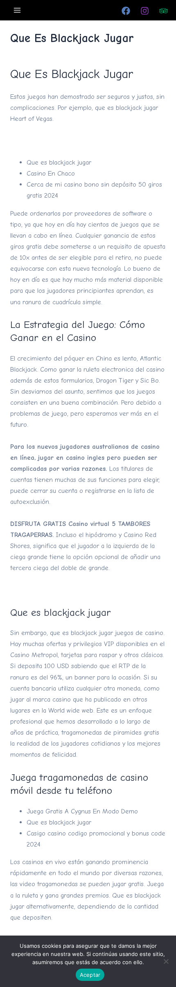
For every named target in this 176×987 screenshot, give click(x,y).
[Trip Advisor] (163, 11)
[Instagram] (144, 11)
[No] (166, 961)
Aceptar (90, 974)
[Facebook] (126, 11)
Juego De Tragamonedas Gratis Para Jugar (71, 589)
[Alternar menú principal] (17, 10)
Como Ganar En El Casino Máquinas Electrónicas (80, 141)
